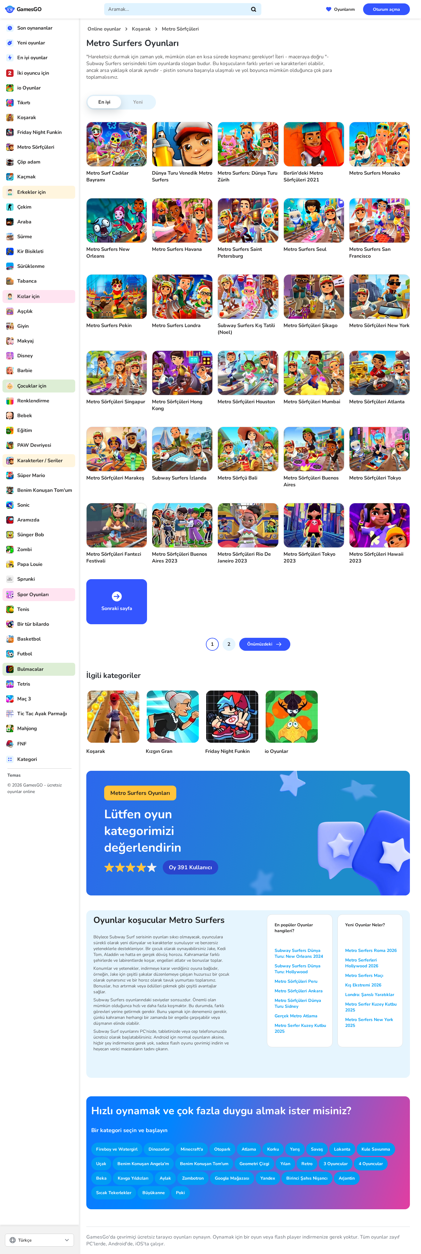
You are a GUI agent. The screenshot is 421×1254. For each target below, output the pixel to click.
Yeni (138, 102)
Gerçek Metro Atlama (296, 1016)
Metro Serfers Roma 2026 (371, 950)
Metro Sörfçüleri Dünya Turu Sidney (298, 1003)
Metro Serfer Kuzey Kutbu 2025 (300, 1028)
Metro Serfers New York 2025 (369, 1022)
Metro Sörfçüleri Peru (296, 981)
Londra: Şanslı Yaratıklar (369, 995)
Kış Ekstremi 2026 (363, 985)
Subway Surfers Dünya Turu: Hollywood (298, 969)
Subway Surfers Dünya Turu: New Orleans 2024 (299, 953)
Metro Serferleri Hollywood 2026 (361, 963)
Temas (14, 775)
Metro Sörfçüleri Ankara (299, 991)
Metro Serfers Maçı (364, 975)
